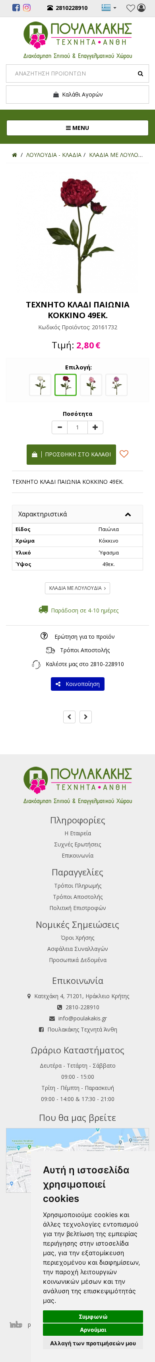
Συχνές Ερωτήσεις (77, 844)
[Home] (14, 154)
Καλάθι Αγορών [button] (81, 94)
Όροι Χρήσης (77, 937)
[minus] (60, 427)
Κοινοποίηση (81, 684)
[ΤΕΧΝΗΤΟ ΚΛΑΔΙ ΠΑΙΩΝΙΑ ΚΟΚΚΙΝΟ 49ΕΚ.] (66, 384)
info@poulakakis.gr (82, 1018)
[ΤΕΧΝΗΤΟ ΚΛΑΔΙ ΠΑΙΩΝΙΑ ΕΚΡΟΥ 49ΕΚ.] (40, 384)
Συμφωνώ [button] (93, 1316)
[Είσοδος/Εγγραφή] (141, 8)
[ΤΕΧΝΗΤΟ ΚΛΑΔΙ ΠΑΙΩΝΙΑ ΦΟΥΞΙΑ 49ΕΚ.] (116, 384)
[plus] (95, 427)
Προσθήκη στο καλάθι (76, 454)
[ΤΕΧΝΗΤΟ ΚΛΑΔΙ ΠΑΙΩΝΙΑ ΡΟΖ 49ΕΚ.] (91, 384)
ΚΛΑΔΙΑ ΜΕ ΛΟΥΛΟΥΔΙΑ (76, 588)
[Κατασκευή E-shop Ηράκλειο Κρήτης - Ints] (18, 1324)
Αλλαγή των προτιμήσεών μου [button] (93, 1343)
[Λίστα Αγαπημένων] (130, 8)
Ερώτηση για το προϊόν (84, 636)
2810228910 (71, 8)
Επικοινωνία (77, 855)
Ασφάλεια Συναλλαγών (77, 948)
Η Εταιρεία (77, 833)
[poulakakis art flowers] (16, 8)
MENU (106, 127)
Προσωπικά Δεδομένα (78, 960)
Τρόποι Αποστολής (85, 650)
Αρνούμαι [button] (93, 1329)
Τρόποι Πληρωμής (77, 885)
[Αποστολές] (50, 650)
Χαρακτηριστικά (42, 514)
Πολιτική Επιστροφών (77, 908)
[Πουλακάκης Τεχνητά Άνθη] (78, 39)
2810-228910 (107, 664)
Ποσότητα (78, 413)
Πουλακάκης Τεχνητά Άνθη (82, 1029)
